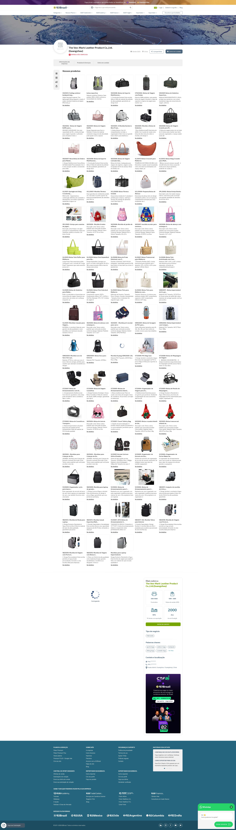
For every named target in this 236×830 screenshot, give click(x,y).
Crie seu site (57, 761)
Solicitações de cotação (60, 777)
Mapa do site (90, 764)
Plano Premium (58, 750)
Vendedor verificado (124, 782)
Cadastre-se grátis (171, 7)
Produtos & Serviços (84, 63)
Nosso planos (57, 756)
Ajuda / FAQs (122, 756)
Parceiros (89, 758)
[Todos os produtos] (56, 77)
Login (160, 7)
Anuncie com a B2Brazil (93, 761)
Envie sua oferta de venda (61, 779)
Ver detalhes (66, 105)
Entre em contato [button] (103, 63)
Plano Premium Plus (59, 753)
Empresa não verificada (79, 54)
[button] (60, 7)
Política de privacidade (125, 750)
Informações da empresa (64, 62)
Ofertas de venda (58, 774)
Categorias (56, 13)
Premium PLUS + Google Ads (62, 758)
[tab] (164, 768)
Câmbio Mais (155, 796)
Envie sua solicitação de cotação (63, 782)
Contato (120, 761)
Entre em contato (163, 624)
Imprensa (89, 756)
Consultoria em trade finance (160, 799)
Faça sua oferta (123, 779)
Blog (181, 7)
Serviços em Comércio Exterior (95, 796)
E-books (56, 802)
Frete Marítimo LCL (125, 799)
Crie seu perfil (90, 777)
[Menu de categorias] (56, 73)
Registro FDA (90, 799)
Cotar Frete (122, 804)
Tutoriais (56, 796)
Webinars (56, 799)
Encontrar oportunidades (172, 13)
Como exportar (123, 774)
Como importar (90, 774)
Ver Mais (170, 651)
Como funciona (90, 753)
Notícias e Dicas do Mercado (62, 804)
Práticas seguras (123, 758)
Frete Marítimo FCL (125, 802)
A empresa (89, 750)
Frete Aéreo (123, 796)
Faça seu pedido (91, 779)
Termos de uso (123, 753)
